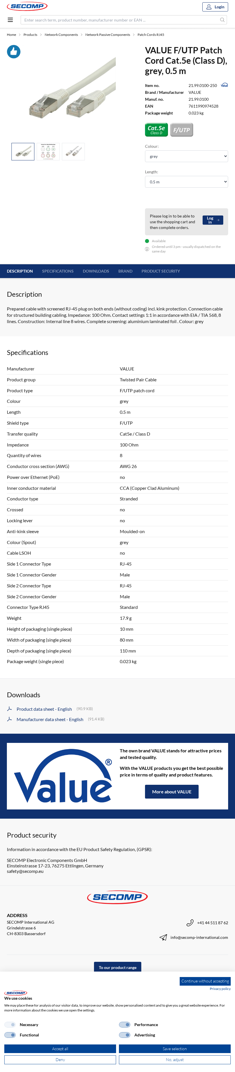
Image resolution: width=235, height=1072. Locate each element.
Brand (125, 271)
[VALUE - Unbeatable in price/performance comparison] (63, 776)
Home (11, 34)
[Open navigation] (10, 20)
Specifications (58, 271)
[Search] (222, 19)
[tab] (22, 151)
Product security (161, 271)
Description (20, 271)
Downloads (96, 271)
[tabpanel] (69, 91)
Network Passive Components (107, 34)
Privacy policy (220, 988)
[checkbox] (10, 1025)
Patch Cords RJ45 (151, 34)
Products (30, 34)
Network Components (61, 34)
